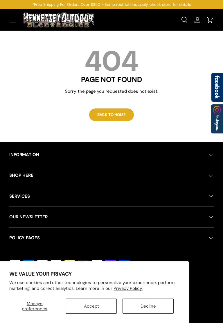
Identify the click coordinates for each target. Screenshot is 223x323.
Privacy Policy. (128, 288)
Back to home (111, 114)
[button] (210, 20)
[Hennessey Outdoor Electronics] (217, 118)
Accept (91, 306)
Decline (148, 306)
